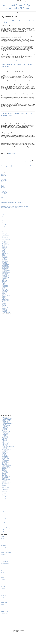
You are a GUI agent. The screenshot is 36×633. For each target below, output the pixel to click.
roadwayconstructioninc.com (6, 395)
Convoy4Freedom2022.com (5, 300)
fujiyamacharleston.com (5, 374)
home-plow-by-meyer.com (6, 431)
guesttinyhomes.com (5, 430)
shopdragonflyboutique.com (6, 396)
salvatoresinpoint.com (5, 273)
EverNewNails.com (4, 271)
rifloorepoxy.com (4, 471)
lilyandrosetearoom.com (5, 466)
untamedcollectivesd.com (6, 479)
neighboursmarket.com (5, 511)
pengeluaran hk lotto (4, 611)
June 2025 (2, 184)
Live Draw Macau (4, 540)
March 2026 (3, 174)
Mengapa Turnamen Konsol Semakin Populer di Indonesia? (11, 203)
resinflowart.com (4, 440)
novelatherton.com (5, 517)
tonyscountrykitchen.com (5, 385)
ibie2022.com (3, 297)
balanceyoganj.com (4, 231)
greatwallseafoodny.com (5, 437)
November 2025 (4, 179)
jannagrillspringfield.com (5, 373)
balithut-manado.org (4, 294)
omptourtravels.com (5, 520)
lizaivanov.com (4, 429)
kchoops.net (4, 500)
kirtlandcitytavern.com (5, 502)
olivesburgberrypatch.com (6, 467)
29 (11, 166)
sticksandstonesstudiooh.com (6, 476)
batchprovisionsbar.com (5, 398)
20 (1, 165)
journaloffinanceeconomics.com (6, 526)
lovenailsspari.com (4, 368)
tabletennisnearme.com (5, 409)
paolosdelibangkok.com (5, 391)
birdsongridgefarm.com (5, 506)
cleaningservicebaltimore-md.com (7, 418)
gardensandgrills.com (5, 494)
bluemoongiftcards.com (5, 498)
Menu (18, 12)
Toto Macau (3, 543)
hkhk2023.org (3, 302)
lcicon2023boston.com (5, 310)
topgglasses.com (4, 445)
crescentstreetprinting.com (6, 425)
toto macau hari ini (4, 561)
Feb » (4, 169)
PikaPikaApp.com (4, 238)
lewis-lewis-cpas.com (5, 286)
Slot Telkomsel (3, 572)
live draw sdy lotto (4, 613)
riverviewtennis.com (4, 402)
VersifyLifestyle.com (4, 241)
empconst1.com (4, 260)
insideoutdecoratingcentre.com (6, 272)
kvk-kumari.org (4, 527)
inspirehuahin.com (4, 263)
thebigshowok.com (5, 435)
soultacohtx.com (4, 411)
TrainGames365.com (4, 233)
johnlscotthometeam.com (5, 275)
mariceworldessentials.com (5, 378)
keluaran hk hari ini (21, 1)
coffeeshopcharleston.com (5, 364)
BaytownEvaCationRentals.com (6, 234)
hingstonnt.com (4, 223)
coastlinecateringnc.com (5, 421)
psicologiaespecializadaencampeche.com (8, 423)
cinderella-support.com (5, 261)
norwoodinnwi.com (5, 510)
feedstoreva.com (4, 406)
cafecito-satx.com (4, 455)
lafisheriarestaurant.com (5, 379)
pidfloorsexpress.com (5, 220)
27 (1, 166)
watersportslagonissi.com (5, 277)
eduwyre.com (3, 279)
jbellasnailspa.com (4, 386)
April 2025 (2, 186)
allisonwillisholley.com (5, 483)
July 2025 (2, 182)
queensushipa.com (4, 256)
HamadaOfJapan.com (5, 240)
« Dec (2, 169)
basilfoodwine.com (5, 495)
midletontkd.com (4, 493)
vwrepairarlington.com (5, 417)
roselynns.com (4, 230)
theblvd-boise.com (4, 281)
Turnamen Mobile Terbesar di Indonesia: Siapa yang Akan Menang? (13, 205)
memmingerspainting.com (5, 264)
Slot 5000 (2, 570)
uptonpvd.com (4, 473)
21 (6, 165)
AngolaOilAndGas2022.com (5, 299)
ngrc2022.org (3, 284)
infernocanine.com (5, 481)
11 (25, 162)
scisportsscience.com (5, 529)
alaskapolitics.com (4, 226)
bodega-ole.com (4, 514)
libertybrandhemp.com (5, 509)
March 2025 (3, 187)
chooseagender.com (5, 224)
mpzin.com (3, 249)
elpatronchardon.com (5, 375)
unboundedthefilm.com (5, 216)
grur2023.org (3, 301)
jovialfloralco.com (4, 274)
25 (25, 165)
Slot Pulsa (2, 538)
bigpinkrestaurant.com (5, 262)
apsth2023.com (4, 308)
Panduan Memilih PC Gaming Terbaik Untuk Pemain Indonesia (12, 202)
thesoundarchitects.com (5, 487)
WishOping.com (4, 245)
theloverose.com (4, 438)
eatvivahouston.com (5, 434)
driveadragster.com (5, 427)
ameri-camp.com (4, 258)
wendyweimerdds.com (5, 257)
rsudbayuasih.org (4, 522)
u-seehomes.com (4, 276)
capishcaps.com (4, 412)
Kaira (18, 630)
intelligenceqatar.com (5, 237)
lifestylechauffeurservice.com (6, 270)
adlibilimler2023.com (4, 292)
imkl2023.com (3, 306)
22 (11, 165)
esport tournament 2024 (12, 153)
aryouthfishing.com (5, 452)
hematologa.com (4, 428)
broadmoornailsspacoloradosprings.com (8, 446)
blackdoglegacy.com (5, 433)
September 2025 (4, 180)
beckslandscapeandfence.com (6, 419)
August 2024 (3, 196)
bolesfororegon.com (5, 513)
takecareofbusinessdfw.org (6, 239)
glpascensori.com (4, 470)
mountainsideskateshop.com (6, 501)
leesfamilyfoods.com (5, 285)
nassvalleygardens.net (5, 518)
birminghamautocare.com (5, 384)
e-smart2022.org (4, 283)
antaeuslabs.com (4, 243)
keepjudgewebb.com (5, 489)
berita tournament (11, 109)
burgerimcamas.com (5, 531)
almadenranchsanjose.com (5, 290)
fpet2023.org (3, 282)
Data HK (2, 536)
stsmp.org (3, 227)
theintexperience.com (5, 215)
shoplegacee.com (4, 246)
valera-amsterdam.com (5, 508)
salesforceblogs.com (5, 232)
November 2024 (4, 192)
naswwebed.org (4, 293)
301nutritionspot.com (5, 503)
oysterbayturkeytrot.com (5, 464)
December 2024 (3, 191)
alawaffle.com (4, 451)
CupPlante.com (4, 248)
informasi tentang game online (12, 60)
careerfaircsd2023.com (5, 307)
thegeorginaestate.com (5, 389)
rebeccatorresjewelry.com (5, 253)
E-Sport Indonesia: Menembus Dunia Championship (10, 207)
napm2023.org (4, 303)
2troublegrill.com (4, 474)
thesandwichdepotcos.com (5, 266)
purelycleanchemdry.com (5, 244)
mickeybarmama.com (5, 394)
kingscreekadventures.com (5, 242)
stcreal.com (3, 250)
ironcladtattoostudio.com (5, 460)
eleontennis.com (4, 287)
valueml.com (3, 252)
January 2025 (3, 190)
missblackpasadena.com (5, 447)
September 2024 (4, 194)
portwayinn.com (4, 485)
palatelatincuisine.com (5, 432)
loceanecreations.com (5, 505)
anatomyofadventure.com (6, 490)
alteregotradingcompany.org (6, 295)
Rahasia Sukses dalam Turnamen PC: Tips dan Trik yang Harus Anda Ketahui (14, 206)
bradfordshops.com (4, 289)
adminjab (11, 25)
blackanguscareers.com (5, 512)
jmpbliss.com (3, 254)
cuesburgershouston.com (6, 422)
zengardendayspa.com (5, 458)
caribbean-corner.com (5, 497)
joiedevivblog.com (4, 507)
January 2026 (3, 176)
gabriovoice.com (4, 439)
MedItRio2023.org (4, 309)
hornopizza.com (4, 426)
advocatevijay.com (4, 291)
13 (1, 164)
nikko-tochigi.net (4, 496)
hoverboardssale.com (5, 225)
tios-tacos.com (4, 454)
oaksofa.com (3, 410)
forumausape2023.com (5, 305)
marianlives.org (4, 218)
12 (30, 162)
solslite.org (3, 484)
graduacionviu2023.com (5, 456)
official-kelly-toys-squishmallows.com (7, 403)
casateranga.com (4, 475)
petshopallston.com (5, 443)
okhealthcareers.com (5, 214)
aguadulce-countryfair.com (5, 381)
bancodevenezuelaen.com (5, 221)
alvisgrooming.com (4, 388)
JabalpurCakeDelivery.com (5, 235)
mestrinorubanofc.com (5, 516)
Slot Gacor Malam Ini (4, 584)
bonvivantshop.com (4, 247)
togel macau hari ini (4, 615)
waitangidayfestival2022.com (6, 311)
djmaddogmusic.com (5, 486)
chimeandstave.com (5, 436)
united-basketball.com (5, 453)
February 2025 (3, 188)
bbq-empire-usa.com (5, 405)
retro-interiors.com (4, 280)
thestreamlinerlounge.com (6, 515)
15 (11, 164)
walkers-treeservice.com (5, 477)
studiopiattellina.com (5, 372)
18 (25, 164)
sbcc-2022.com (4, 298)
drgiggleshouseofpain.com (5, 267)
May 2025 (2, 185)
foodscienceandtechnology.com (6, 528)
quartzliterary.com (4, 370)
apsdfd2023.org (4, 304)
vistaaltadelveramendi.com (6, 420)
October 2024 (3, 193)
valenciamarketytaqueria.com (6, 449)
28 (6, 166)
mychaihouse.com (4, 387)
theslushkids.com (4, 468)
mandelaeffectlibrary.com (5, 229)
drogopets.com (4, 407)
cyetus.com (3, 288)
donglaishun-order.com (5, 376)
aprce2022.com (4, 296)
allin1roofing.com (4, 488)
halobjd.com (3, 236)
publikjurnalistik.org (5, 523)
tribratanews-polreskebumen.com (7, 521)
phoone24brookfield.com (5, 393)
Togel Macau (3, 581)
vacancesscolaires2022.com (6, 312)
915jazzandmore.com (5, 380)
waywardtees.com (4, 219)
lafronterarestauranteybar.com (6, 465)
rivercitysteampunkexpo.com (6, 499)
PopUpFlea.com (4, 251)
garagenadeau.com (4, 269)
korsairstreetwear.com (5, 442)
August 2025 (3, 181)
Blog (4, 60)
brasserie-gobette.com (5, 399)
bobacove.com (4, 392)
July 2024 (2, 197)
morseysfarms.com (4, 401)
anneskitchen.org (4, 448)
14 (6, 164)
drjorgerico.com (4, 255)
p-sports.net (4, 441)
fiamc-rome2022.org (4, 377)
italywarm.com (4, 525)
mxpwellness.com (4, 480)
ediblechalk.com (4, 408)
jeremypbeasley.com (5, 265)
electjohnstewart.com (5, 519)
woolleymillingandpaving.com (6, 472)
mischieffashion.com (5, 278)
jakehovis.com (4, 382)
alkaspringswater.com (5, 366)
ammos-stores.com (5, 504)
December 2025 (3, 178)
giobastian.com (4, 469)
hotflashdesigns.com (5, 268)
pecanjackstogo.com (5, 457)
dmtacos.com (4, 424)
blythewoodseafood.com (5, 390)
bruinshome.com (4, 461)
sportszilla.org (4, 397)
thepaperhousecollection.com (6, 482)
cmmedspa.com (4, 492)
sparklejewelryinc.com (5, 459)
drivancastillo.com (4, 491)
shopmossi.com (4, 478)
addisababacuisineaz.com (6, 530)
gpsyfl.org (3, 413)
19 (30, 164)
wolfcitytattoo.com (5, 463)
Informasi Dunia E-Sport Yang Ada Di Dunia (18, 6)
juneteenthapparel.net (5, 524)
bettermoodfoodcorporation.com (6, 222)
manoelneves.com (4, 228)
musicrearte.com (4, 400)
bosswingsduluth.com (5, 383)
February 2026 (3, 175)
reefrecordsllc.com (5, 450)
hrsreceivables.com (4, 259)
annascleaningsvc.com (5, 462)
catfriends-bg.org (4, 217)
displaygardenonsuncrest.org (6, 404)
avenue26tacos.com (5, 444)
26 (30, 165)
